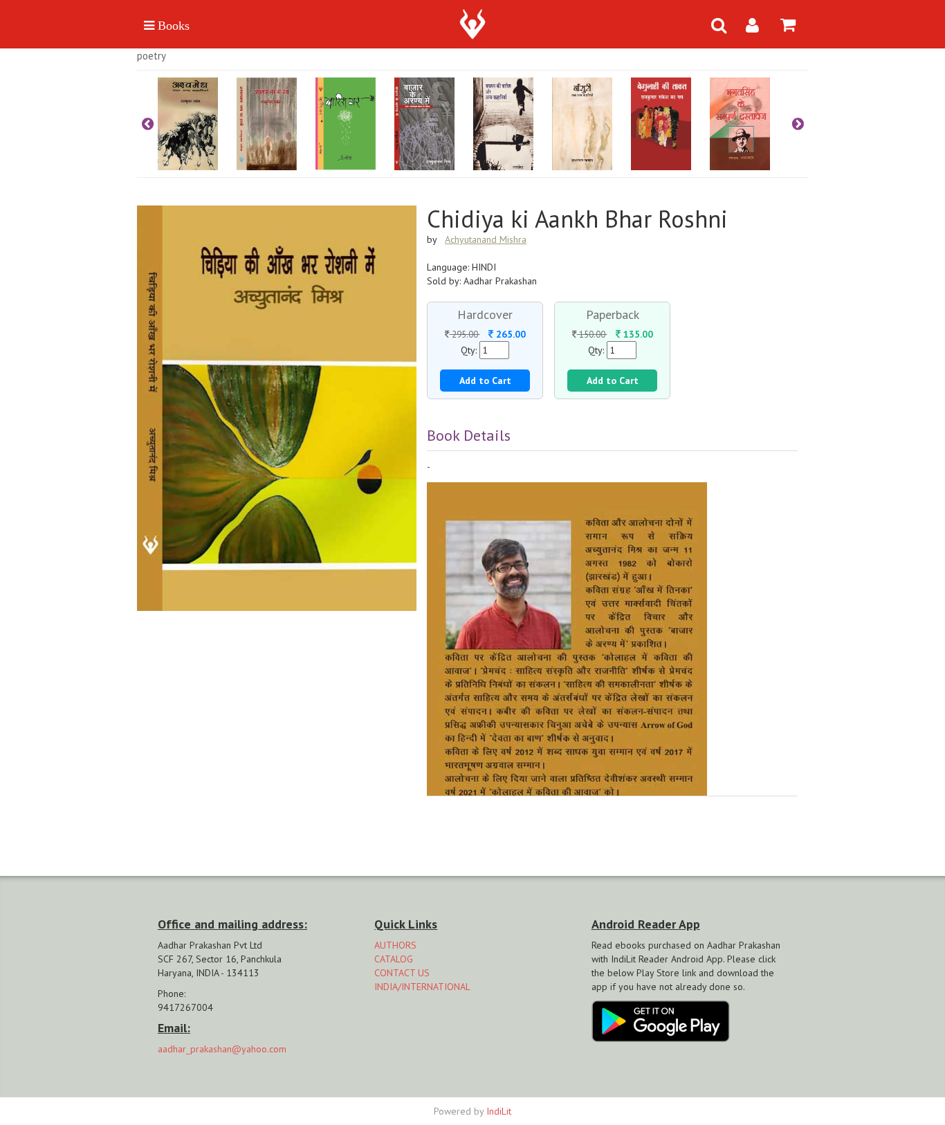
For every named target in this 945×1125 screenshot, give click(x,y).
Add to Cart (485, 380)
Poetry (151, 55)
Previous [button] (147, 124)
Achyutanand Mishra (485, 239)
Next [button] (798, 124)
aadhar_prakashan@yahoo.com (222, 1049)
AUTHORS (395, 945)
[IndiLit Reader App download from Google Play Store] (660, 1020)
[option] (197, 123)
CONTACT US (402, 973)
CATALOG (393, 959)
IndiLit (498, 1111)
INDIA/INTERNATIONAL (422, 986)
